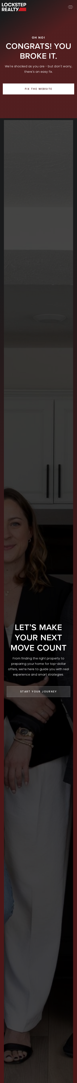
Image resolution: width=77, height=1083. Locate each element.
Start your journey (38, 691)
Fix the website (38, 89)
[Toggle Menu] (70, 7)
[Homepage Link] (14, 6)
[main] (38, 59)
